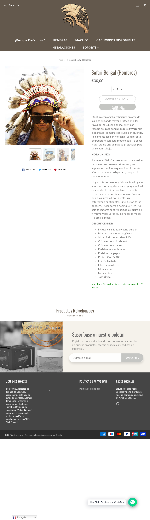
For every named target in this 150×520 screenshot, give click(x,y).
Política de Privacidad (89, 389)
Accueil (62, 60)
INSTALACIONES (63, 47)
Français (21, 517)
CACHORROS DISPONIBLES (115, 40)
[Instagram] (117, 403)
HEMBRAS (60, 40)
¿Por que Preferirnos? (30, 40)
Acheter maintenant (117, 108)
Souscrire (132, 358)
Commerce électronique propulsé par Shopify (43, 435)
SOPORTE (90, 47)
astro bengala (17, 435)
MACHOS (81, 40)
